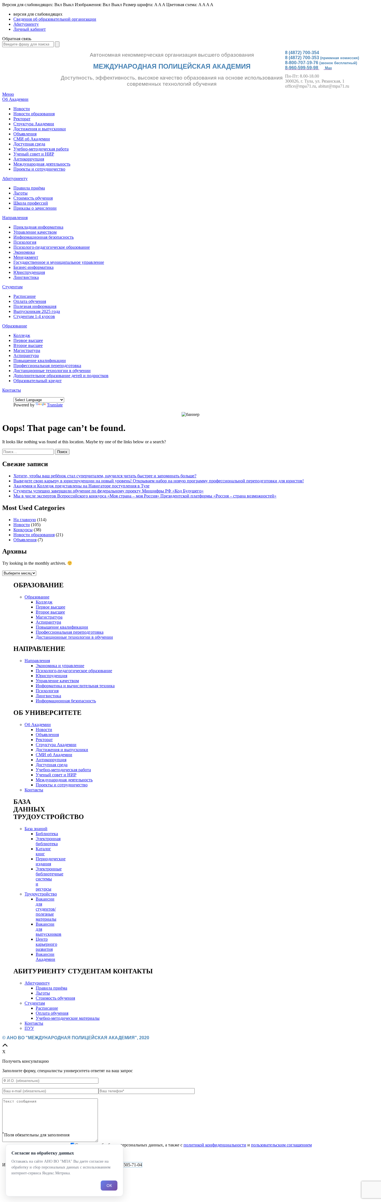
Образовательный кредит (37, 380)
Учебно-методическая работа (41, 149)
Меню (8, 94)
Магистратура (26, 350)
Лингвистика (26, 277)
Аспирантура (26, 355)
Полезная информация (34, 306)
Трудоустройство (41, 894)
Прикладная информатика (38, 227)
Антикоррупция (28, 159)
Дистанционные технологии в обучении (52, 370)
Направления (15, 217)
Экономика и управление (60, 665)
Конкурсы (23, 529)
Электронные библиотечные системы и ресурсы (49, 878)
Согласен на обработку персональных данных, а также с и (193, 1145)
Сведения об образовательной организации (54, 19)
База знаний (36, 828)
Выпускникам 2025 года (36, 311)
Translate (55, 405)
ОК (109, 1185)
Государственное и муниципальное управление (58, 262)
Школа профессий (30, 203)
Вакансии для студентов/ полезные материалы (46, 909)
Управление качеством (35, 232)
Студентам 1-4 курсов (34, 316)
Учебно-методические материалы (68, 1018)
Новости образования (34, 113)
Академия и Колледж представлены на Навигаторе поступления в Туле (81, 485)
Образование (14, 326)
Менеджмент (25, 257)
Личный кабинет (29, 29)
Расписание (24, 296)
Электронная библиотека (48, 841)
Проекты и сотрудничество (39, 169)
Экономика (24, 252)
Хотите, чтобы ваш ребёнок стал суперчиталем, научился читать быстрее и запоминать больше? (104, 475)
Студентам (12, 286)
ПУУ (29, 1028)
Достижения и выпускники (39, 128)
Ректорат (21, 118)
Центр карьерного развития (46, 944)
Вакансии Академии (45, 957)
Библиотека (47, 833)
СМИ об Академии (31, 139)
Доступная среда (29, 144)
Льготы (20, 193)
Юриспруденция (29, 272)
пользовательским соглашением (281, 1145)
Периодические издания (51, 861)
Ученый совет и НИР (33, 154)
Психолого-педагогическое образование (51, 247)
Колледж (21, 335)
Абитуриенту (26, 24)
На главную (24, 519)
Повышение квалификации (39, 360)
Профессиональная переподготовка (47, 365)
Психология (24, 242)
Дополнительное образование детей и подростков (60, 375)
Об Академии (15, 99)
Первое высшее (28, 340)
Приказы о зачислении (35, 208)
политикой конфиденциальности (215, 1145)
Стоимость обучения (33, 198)
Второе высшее (28, 345)
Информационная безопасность (43, 237)
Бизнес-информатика (33, 267)
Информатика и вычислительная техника (75, 685)
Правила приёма (29, 188)
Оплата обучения (29, 301)
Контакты (11, 390)
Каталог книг (43, 851)
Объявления (25, 133)
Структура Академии (33, 123)
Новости (21, 108)
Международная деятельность (41, 164)
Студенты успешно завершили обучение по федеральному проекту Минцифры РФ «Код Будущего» (108, 491)
